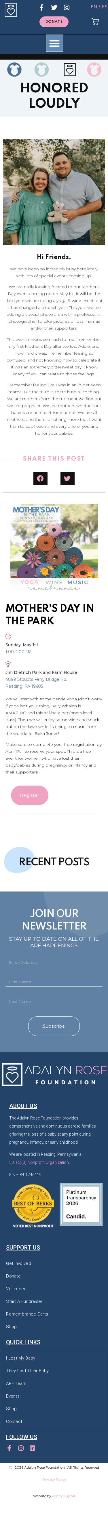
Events (13, 1396)
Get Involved (18, 1263)
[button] (54, 21)
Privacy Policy (54, 1479)
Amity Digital (63, 1496)
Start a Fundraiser (24, 1301)
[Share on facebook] (40, 478)
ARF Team (16, 1383)
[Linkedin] (32, 1448)
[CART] (95, 22)
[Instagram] (67, 7)
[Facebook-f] (41, 7)
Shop (11, 1326)
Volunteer (16, 1288)
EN (94, 6)
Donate (13, 1276)
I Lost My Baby (20, 1358)
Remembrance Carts (27, 1314)
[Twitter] (54, 7)
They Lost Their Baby (27, 1370)
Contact (14, 1421)
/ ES (102, 6)
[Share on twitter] (67, 478)
